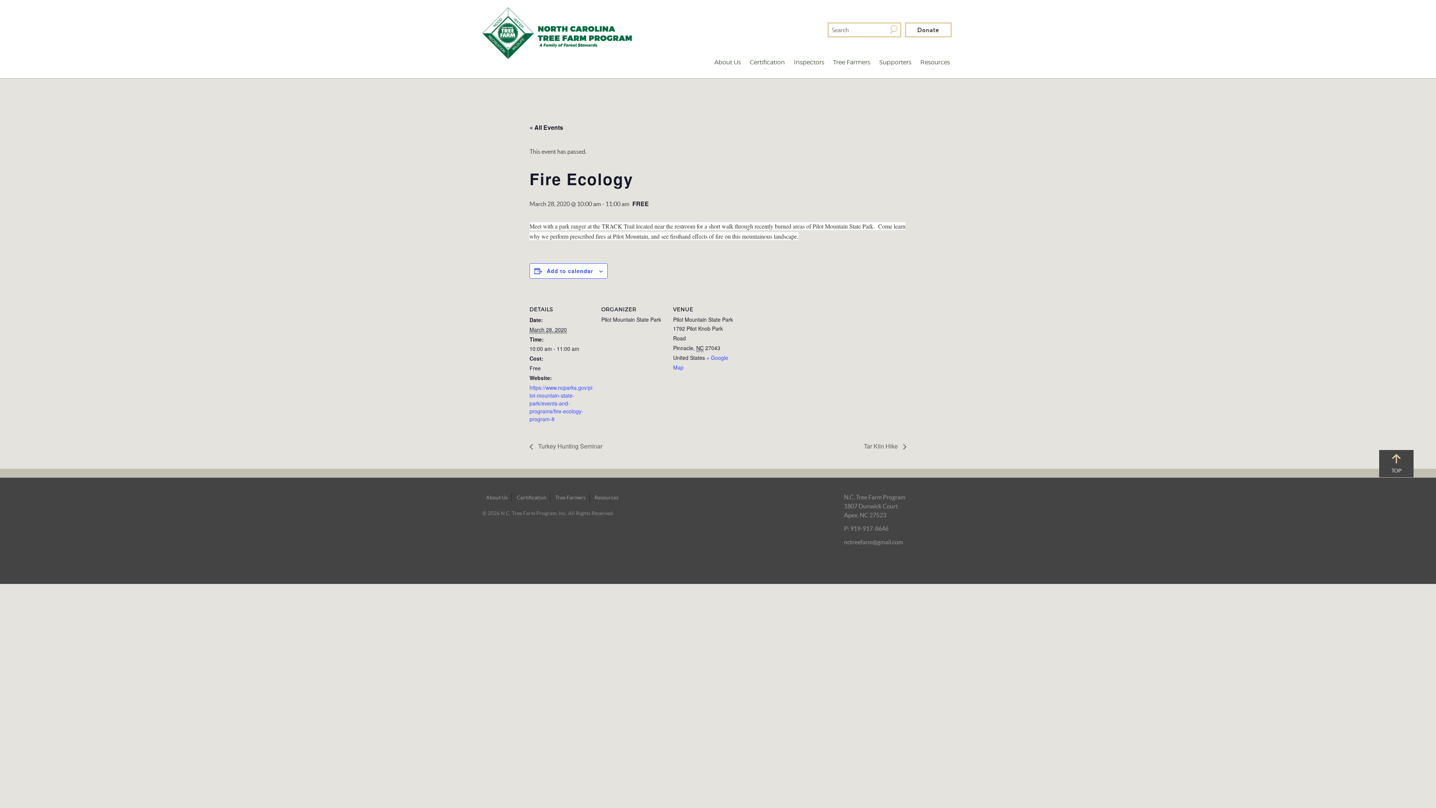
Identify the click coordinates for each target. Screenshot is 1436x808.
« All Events (546, 127)
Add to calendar (570, 271)
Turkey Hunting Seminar (569, 446)
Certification (767, 62)
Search (894, 29)
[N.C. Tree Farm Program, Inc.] (557, 32)
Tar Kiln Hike (881, 446)
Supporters (895, 62)
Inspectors (809, 62)
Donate (928, 30)
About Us (727, 62)
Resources (935, 62)
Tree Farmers (851, 62)
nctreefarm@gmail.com (873, 542)
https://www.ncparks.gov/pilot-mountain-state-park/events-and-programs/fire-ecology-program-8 (561, 403)
